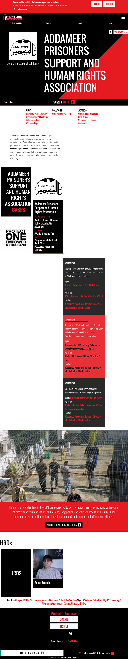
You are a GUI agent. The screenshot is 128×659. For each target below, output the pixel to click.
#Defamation (70, 405)
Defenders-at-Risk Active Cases (94, 653)
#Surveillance (80, 409)
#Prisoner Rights (33, 123)
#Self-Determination (93, 397)
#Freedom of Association (83, 349)
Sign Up (64, 626)
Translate (122, 32)
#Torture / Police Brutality (36, 113)
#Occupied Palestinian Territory (78, 304)
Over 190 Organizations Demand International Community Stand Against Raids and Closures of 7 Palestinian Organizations (84, 272)
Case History (8, 102)
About (80, 23)
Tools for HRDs (17, 23)
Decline (109, 4)
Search (111, 23)
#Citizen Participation (74, 285)
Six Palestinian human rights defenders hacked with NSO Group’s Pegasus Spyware (83, 390)
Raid (66, 102)
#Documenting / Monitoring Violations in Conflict (37, 118)
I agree (96, 4)
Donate (48, 23)
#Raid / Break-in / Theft (61, 113)
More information (20, 9)
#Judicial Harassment (74, 356)
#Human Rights (77, 397)
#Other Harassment (73, 296)
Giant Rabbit (72, 641)
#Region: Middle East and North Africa (31, 600)
